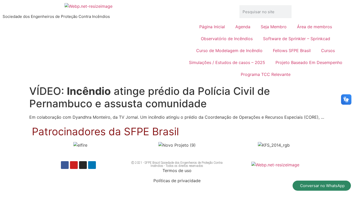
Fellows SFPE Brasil (292, 50)
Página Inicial (212, 26)
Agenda (242, 26)
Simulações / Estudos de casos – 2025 (227, 62)
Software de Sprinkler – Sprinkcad (296, 38)
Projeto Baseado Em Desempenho (308, 62)
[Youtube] (74, 165)
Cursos (328, 50)
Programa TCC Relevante (266, 74)
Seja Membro (274, 26)
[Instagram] (83, 165)
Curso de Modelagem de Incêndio (229, 50)
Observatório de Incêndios (227, 38)
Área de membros (314, 26)
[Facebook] (65, 165)
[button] (37, 145)
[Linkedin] (92, 165)
